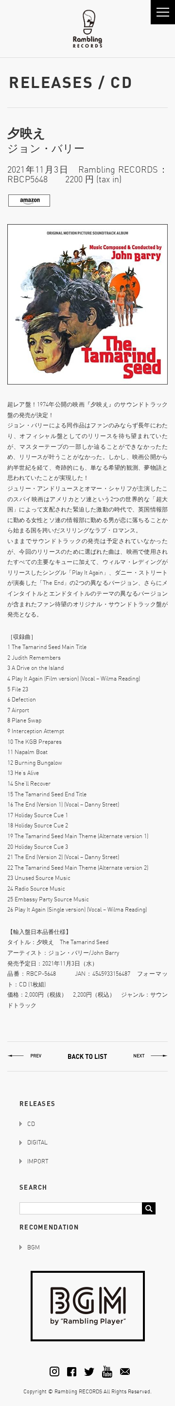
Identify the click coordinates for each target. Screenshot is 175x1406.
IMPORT (37, 1161)
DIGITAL (37, 1142)
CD (31, 1123)
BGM (33, 1247)
